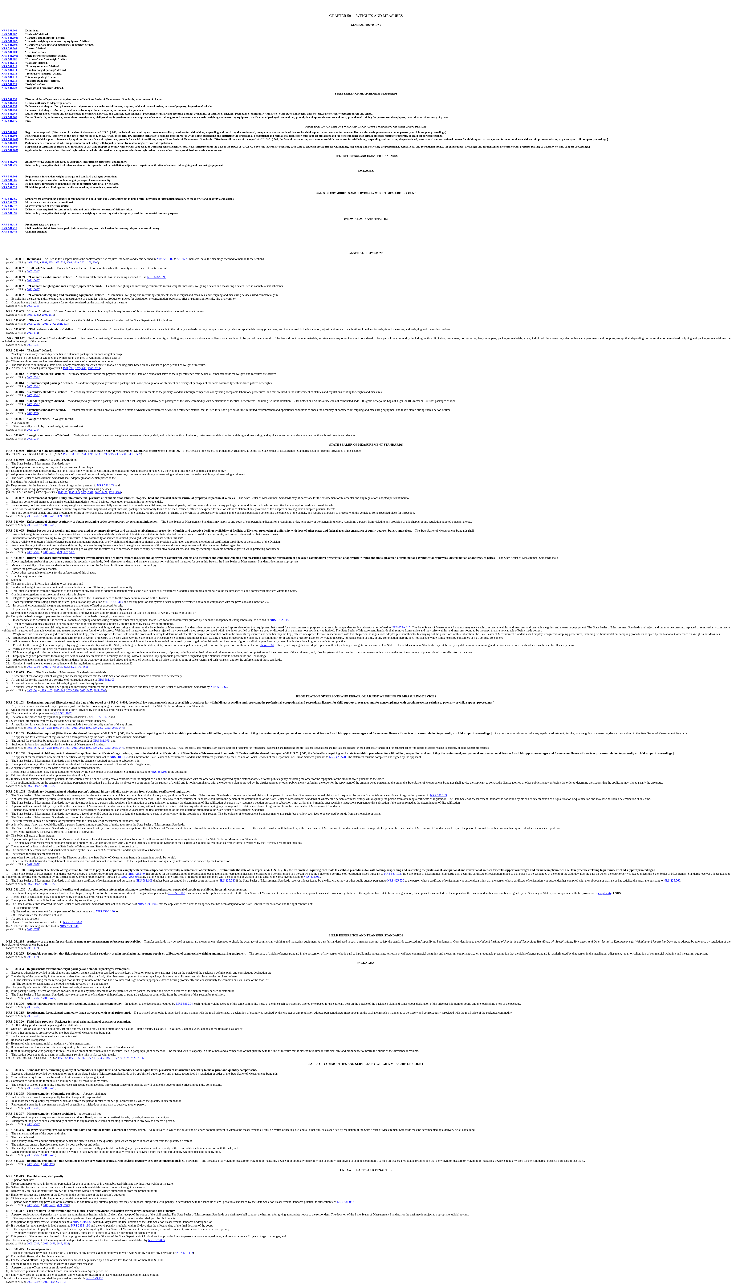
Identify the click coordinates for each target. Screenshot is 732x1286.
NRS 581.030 (9, 99)
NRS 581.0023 (10, 41)
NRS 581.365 (9, 198)
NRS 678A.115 (279, 620)
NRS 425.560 (311, 876)
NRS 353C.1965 (148, 904)
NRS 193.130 (94, 1278)
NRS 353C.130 (105, 911)
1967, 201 (45, 727)
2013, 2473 (49, 516)
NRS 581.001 (9, 30)
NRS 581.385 (9, 209)
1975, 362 (99, 1058)
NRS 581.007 (9, 59)
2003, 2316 (33, 516)
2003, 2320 (72, 690)
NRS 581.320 (9, 187)
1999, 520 (91, 727)
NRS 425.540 (136, 873)
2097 (81, 727)
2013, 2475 (86, 690)
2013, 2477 (49, 998)
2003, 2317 (33, 998)
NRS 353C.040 (69, 926)
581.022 (182, 259)
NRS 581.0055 (10, 55)
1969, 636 (74, 1058)
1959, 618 (68, 454)
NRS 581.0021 (10, 37)
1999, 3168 (112, 1058)
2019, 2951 (33, 864)
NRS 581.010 (9, 62)
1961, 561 (68, 368)
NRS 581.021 (9, 84)
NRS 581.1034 (10, 146)
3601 (72, 552)
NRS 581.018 (9, 77)
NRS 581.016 (9, 73)
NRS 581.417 (9, 228)
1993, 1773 (94, 454)
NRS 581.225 (9, 165)
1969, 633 (32, 262)
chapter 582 (267, 645)
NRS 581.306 (9, 180)
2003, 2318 (33, 1016)
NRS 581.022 (9, 88)
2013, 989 (48, 1281)
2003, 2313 (33, 271)
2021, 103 (62, 323)
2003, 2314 (33, 377)
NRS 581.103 (9, 132)
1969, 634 (80, 368)
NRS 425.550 (129, 876)
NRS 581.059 (9, 110)
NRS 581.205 (9, 161)
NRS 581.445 (9, 231)
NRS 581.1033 (10, 143)
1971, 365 (86, 1058)
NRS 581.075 (9, 121)
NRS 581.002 (9, 34)
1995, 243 (74, 492)
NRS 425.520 (337, 757)
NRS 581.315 (9, 183)
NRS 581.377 (9, 206)
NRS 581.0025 (10, 44)
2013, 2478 (49, 1088)
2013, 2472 (49, 323)
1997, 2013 (71, 727)
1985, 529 (59, 262)
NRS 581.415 (9, 224)
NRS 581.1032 (10, 139)
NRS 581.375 (9, 202)
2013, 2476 (49, 786)
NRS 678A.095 (156, 277)
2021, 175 (48, 1164)
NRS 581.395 (9, 213)
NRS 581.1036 (10, 150)
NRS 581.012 (9, 66)
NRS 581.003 (9, 48)
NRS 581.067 (9, 117)
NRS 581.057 (9, 106)
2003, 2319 (73, 262)
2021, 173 (76, 666)
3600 (95, 262)
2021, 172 (85, 262)
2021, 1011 (61, 1281)
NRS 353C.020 (72, 922)
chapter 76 (604, 893)
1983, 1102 (46, 690)
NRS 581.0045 (10, 52)
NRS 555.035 (156, 1240)
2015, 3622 (63, 1243)
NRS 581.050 (9, 103)
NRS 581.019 (9, 80)
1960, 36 (62, 492)
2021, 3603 (100, 690)
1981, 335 (47, 262)
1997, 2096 (33, 786)
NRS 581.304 (9, 176)
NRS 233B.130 (82, 1221)
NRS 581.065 (9, 113)
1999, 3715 (107, 454)
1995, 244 (59, 690)
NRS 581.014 (9, 70)
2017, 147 (138, 1058)
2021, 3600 (33, 280)
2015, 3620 (63, 666)
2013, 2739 (33, 929)
